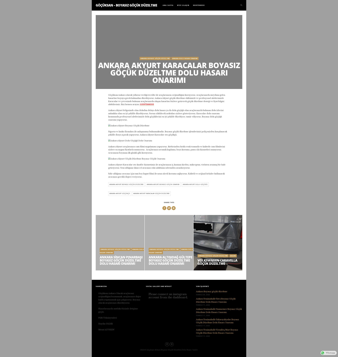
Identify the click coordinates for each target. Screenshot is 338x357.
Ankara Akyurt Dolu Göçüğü (195, 184)
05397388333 (199, 5)
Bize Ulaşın (183, 5)
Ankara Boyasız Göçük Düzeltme (155, 58)
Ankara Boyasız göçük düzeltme (211, 291)
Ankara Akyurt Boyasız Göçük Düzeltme (126, 184)
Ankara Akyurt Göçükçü (119, 193)
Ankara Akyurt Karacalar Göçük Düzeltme (151, 193)
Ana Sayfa (168, 5)
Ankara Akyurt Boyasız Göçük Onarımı (163, 184)
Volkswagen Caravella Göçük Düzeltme (217, 262)
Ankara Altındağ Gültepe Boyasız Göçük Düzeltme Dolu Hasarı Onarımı (170, 260)
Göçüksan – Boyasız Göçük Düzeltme (126, 5)
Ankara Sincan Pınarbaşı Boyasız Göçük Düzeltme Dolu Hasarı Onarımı (121, 260)
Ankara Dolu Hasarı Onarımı (185, 58)
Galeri (233, 256)
